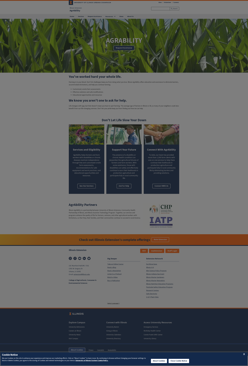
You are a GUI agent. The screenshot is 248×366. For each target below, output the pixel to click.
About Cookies (159, 361)
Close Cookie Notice (178, 361)
